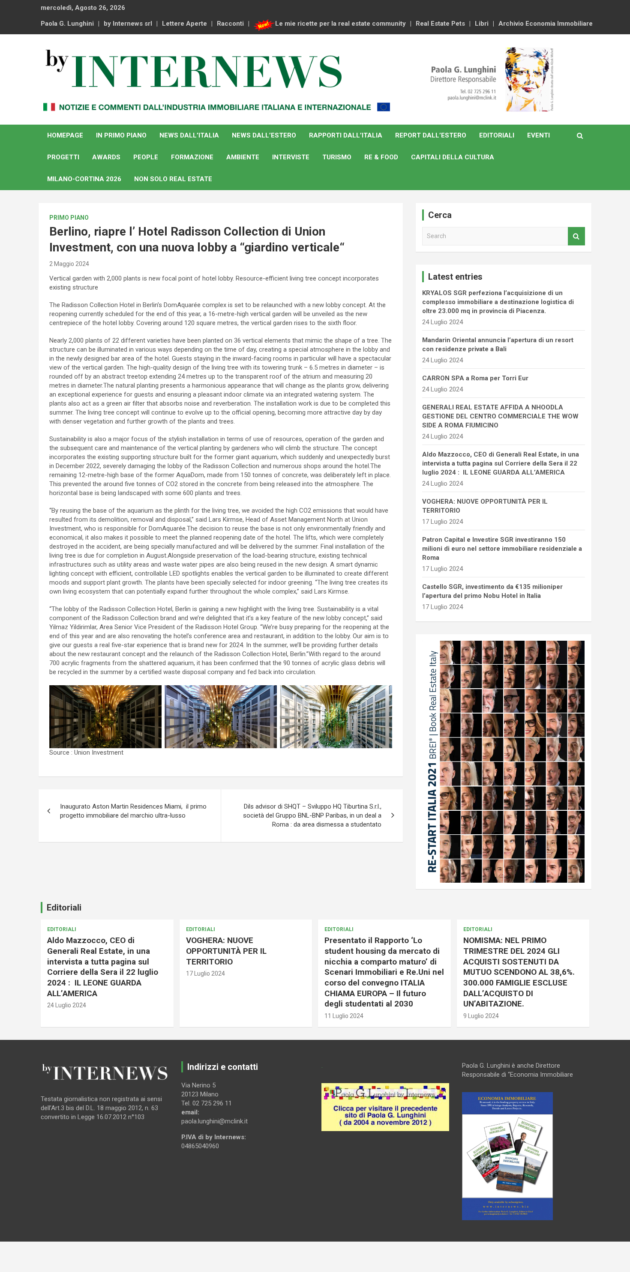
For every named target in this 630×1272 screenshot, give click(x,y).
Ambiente (242, 157)
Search (576, 236)
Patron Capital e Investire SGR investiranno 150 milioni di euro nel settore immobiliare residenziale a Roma (502, 548)
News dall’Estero (264, 135)
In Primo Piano (121, 135)
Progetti (63, 157)
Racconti (230, 23)
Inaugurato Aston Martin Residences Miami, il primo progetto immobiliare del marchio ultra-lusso (133, 811)
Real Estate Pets (440, 23)
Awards (106, 157)
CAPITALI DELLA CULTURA (452, 157)
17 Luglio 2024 (205, 973)
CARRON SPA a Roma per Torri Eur (475, 378)
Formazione (192, 157)
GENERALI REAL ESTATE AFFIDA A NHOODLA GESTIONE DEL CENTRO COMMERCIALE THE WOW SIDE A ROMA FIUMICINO (500, 416)
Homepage (65, 135)
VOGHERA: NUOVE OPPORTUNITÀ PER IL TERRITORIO (226, 950)
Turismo (336, 157)
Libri (482, 23)
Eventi (538, 135)
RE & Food (381, 157)
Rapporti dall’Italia (345, 135)
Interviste (290, 157)
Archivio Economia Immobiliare (545, 23)
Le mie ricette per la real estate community (340, 23)
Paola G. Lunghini (67, 23)
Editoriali (496, 135)
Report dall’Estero (430, 135)
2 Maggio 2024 (69, 263)
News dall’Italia (189, 135)
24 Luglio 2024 (66, 1005)
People (145, 157)
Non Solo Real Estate (173, 179)
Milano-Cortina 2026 (84, 179)
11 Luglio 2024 (343, 1015)
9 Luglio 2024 (481, 1015)
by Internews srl (128, 23)
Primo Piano (69, 217)
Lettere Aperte (184, 23)
